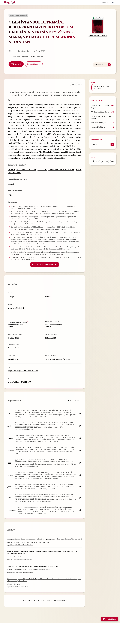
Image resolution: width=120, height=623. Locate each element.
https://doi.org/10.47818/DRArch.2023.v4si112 (20, 545)
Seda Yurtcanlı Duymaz (18, 57)
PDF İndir (15, 64)
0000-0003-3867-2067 (16, 324)
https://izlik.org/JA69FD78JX (19, 382)
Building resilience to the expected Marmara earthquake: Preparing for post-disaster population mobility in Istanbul (44, 539)
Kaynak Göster (32, 64)
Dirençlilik (42, 170)
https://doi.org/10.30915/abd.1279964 (23, 371)
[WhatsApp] (107, 161)
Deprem (11, 170)
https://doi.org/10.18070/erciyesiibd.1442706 (20, 572)
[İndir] (112, 144)
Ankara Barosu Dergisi (98, 35)
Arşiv (93, 82)
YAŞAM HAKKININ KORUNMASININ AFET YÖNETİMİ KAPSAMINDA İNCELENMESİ (33, 566)
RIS (69, 400)
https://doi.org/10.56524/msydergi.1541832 (19, 559)
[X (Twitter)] (98, 161)
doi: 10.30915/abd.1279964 (29, 466)
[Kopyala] (80, 413)
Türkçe (104, 2)
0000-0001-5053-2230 (53, 324)
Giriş (112, 2)
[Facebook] (93, 161)
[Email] (112, 161)
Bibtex (78, 400)
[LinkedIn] (102, 161)
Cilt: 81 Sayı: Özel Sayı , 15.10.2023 (102, 87)
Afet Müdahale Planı (26, 170)
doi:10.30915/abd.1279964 (24, 429)
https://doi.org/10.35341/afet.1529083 (17, 587)
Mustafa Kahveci (36, 57)
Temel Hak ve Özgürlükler (61, 170)
